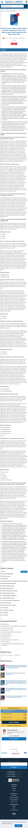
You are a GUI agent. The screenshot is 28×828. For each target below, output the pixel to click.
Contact (14, 806)
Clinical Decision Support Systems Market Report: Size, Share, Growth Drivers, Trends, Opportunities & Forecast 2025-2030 (16, 689)
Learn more (9, 823)
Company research (14, 797)
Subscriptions (14, 801)
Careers (14, 788)
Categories (14, 795)
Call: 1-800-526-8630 (14, 736)
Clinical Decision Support (6, 655)
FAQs (14, 808)
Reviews (14, 790)
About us (14, 786)
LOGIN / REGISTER (14, 810)
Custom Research (14, 799)
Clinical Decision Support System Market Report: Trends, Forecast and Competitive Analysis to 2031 (16, 697)
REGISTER (14, 767)
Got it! (18, 825)
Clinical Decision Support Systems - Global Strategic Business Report (15, 674)
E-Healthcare (17, 655)
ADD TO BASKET (14, 722)
